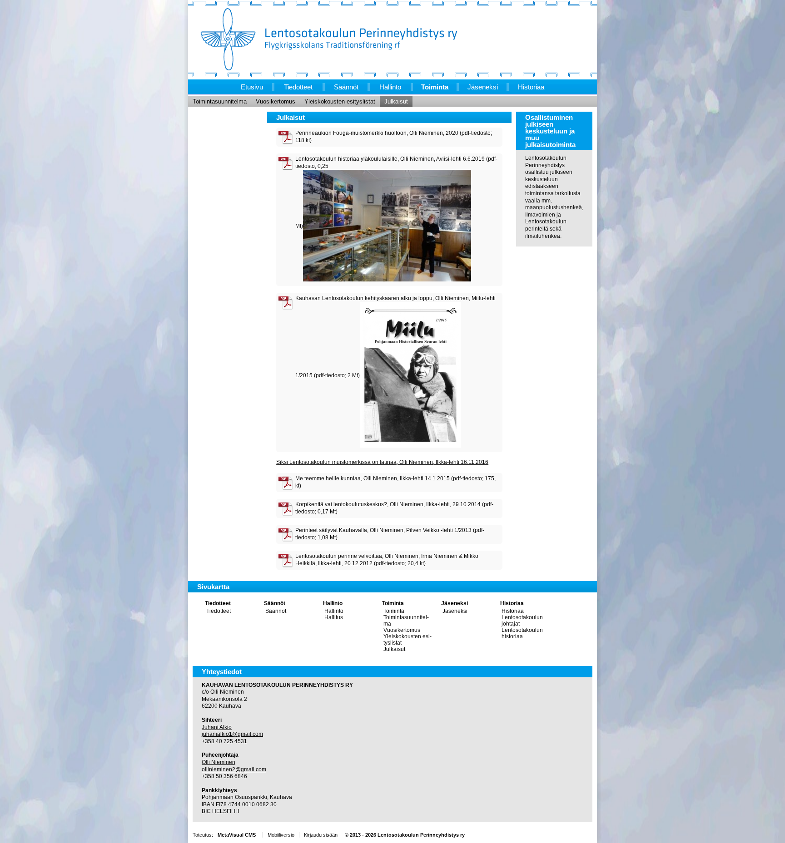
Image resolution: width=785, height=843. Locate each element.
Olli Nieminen (218, 762)
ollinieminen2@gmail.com (234, 769)
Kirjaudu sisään (321, 835)
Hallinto (333, 603)
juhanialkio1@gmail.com (232, 734)
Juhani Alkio (217, 727)
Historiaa (512, 603)
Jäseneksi (454, 603)
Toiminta (393, 603)
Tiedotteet (218, 603)
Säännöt (274, 603)
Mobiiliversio (281, 835)
